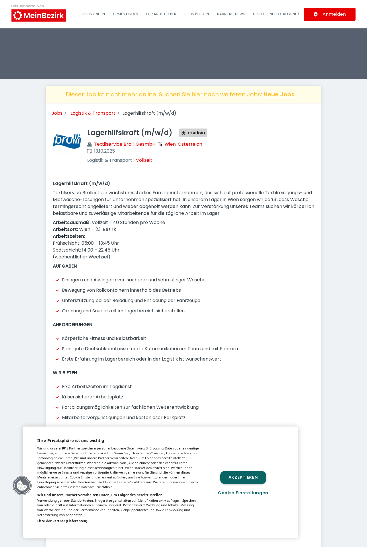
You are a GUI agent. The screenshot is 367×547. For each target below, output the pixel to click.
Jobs (57, 113)
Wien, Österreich (183, 144)
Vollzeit (144, 160)
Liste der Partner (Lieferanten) (62, 521)
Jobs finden (93, 13)
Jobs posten (196, 13)
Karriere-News (231, 13)
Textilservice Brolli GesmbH (124, 144)
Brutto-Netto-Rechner (276, 13)
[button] (22, 485)
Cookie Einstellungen (243, 493)
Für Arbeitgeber (161, 13)
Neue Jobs (278, 94)
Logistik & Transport (93, 113)
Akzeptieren (243, 477)
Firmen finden (125, 13)
